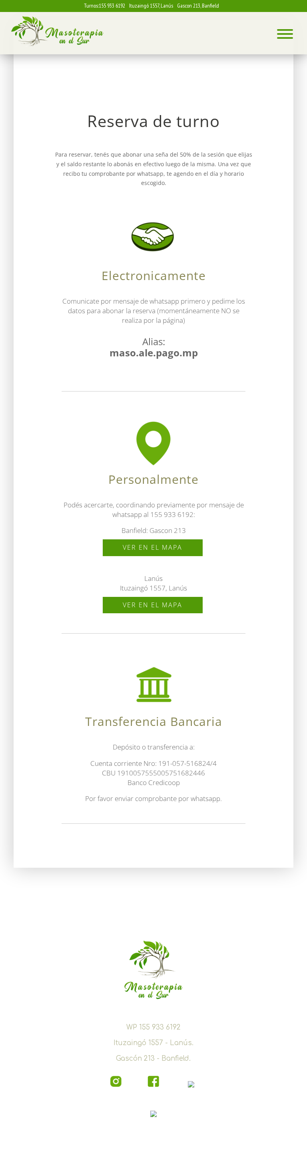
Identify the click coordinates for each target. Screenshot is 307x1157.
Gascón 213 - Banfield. (153, 1058)
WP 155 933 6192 (153, 1027)
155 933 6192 (112, 5)
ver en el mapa (152, 547)
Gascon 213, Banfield (198, 5)
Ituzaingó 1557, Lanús (151, 5)
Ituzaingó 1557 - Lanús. (153, 1043)
